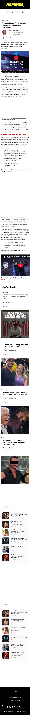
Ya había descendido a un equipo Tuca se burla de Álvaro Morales (16, 394)
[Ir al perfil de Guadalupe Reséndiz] (4, 32)
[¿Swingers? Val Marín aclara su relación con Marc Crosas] (5, 549)
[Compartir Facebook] (3, 37)
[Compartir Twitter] (7, 37)
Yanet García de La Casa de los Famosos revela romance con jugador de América (18, 531)
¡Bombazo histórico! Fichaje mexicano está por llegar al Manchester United (17, 556)
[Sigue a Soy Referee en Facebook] (7, 707)
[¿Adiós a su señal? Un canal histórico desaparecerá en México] (5, 540)
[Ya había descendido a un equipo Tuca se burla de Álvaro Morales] (15, 420)
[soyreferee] (15, 5)
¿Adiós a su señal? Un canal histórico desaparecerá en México (19, 538)
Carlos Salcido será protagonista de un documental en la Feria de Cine (15, 297)
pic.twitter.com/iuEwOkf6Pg (11, 160)
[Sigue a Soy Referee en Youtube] (14, 707)
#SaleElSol (6, 158)
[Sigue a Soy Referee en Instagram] (12, 707)
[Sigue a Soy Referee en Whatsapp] (15, 705)
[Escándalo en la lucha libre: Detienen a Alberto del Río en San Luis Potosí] (15, 470)
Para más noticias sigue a (14, 278)
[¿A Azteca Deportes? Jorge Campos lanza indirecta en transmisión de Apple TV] (5, 524)
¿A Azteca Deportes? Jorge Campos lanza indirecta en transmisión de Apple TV (17, 523)
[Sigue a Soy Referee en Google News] (21, 707)
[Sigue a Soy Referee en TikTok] (17, 707)
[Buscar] (7, 12)
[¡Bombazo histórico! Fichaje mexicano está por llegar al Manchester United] (5, 557)
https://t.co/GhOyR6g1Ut (16, 158)
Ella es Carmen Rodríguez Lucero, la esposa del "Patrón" (16, 346)
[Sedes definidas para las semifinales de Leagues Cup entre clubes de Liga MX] (5, 515)
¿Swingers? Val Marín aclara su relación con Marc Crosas (18, 547)
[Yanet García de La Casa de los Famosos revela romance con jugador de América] (5, 532)
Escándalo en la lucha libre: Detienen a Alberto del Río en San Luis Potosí (14, 442)
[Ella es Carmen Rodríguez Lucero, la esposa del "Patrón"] (15, 372)
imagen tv (3, 281)
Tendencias (10, 281)
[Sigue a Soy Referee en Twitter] (10, 707)
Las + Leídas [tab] (5, 506)
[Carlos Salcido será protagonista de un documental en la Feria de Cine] (15, 324)
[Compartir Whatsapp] (10, 37)
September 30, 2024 (9, 165)
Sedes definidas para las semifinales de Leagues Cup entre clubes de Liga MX (19, 514)
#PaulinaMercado (8, 152)
